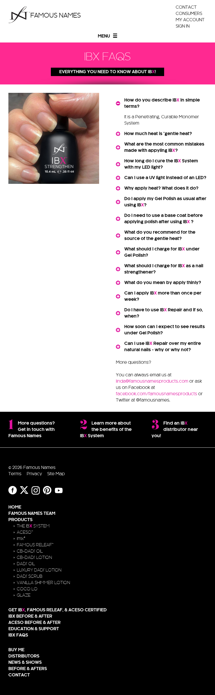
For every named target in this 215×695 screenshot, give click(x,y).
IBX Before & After (30, 616)
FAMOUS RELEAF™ (35, 545)
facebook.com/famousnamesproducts (156, 394)
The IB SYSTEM (33, 526)
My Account (190, 20)
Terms (15, 474)
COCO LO (27, 589)
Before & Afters (27, 669)
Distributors (23, 656)
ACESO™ (25, 532)
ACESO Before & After (34, 623)
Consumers (189, 14)
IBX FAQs (18, 635)
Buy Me (16, 650)
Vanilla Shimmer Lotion (43, 583)
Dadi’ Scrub (29, 576)
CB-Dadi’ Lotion (34, 557)
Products (20, 520)
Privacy (34, 474)
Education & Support (33, 629)
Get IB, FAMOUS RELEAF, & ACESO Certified (57, 610)
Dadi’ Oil (26, 564)
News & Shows (25, 662)
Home (14, 507)
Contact (186, 7)
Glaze (23, 595)
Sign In (183, 26)
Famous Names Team (31, 513)
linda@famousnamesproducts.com (152, 381)
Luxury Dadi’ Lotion (39, 570)
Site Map (56, 474)
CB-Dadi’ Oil (30, 551)
